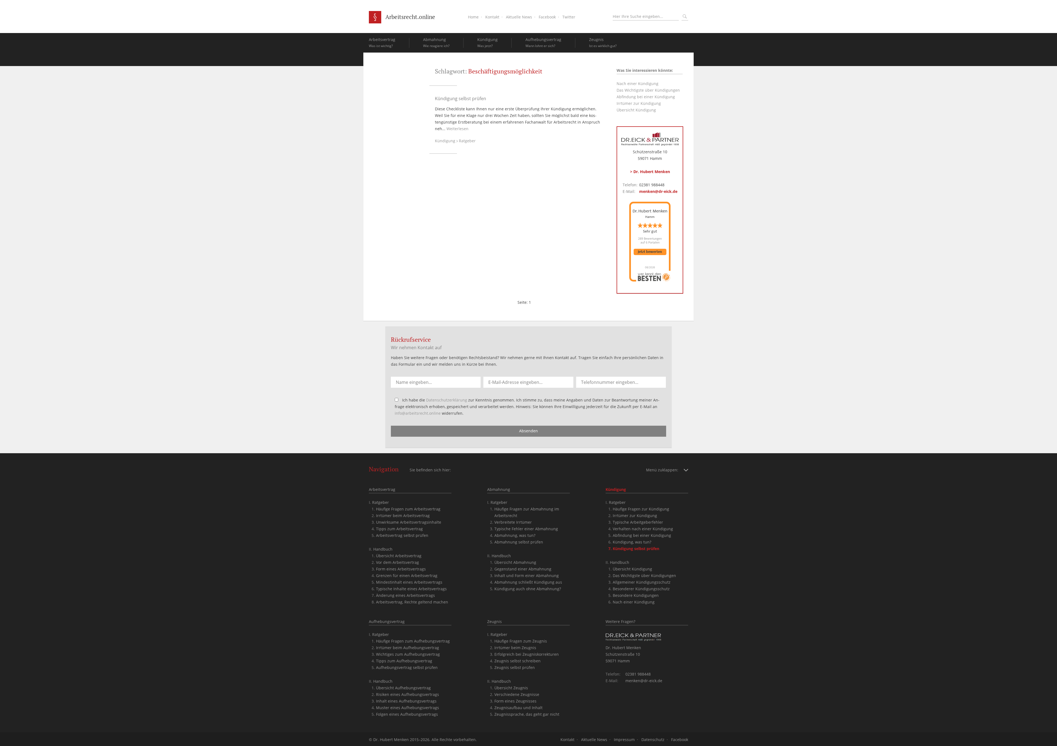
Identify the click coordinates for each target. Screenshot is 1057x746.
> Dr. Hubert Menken (650, 171)
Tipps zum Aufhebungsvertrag (404, 660)
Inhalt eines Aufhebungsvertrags (406, 701)
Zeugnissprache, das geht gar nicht (526, 714)
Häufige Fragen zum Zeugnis (520, 641)
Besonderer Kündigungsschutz (641, 588)
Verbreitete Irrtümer (513, 522)
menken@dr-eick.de (658, 191)
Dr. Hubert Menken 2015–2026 (401, 739)
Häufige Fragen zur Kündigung (641, 509)
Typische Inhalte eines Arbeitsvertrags (411, 588)
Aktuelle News (519, 17)
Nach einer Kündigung (637, 83)
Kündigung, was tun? (632, 542)
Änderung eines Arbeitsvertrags (405, 595)
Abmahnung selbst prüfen (518, 542)
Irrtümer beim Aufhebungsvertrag (407, 647)
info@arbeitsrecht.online (418, 413)
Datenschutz (652, 739)
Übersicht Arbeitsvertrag (398, 555)
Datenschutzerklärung (446, 400)
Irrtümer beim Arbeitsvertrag (403, 515)
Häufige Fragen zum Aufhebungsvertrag (413, 641)
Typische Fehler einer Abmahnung (526, 528)
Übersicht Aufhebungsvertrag (403, 687)
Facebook (547, 17)
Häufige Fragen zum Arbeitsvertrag (408, 509)
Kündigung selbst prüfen (460, 98)
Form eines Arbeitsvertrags (401, 569)
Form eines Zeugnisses (515, 701)
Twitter (568, 17)
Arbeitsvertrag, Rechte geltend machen (412, 602)
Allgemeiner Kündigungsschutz (642, 582)
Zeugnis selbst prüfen (514, 667)
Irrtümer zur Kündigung (639, 103)
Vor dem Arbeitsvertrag (397, 562)
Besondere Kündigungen (636, 595)
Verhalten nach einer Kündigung (643, 528)
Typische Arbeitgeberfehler (638, 522)
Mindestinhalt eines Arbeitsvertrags (409, 582)
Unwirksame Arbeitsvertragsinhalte (408, 522)
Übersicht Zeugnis (511, 687)
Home (473, 17)
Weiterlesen (457, 128)
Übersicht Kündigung (636, 110)
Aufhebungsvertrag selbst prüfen (407, 667)
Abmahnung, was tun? (514, 535)
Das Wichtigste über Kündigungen (648, 90)
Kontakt (492, 17)
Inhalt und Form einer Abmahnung (526, 575)
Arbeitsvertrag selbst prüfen (402, 535)
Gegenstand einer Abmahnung (522, 569)
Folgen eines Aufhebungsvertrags (407, 714)
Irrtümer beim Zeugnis (515, 647)
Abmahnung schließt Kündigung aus (528, 582)
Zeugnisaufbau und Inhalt (518, 707)
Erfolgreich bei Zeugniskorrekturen (526, 654)
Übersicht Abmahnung (515, 562)
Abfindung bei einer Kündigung (646, 96)
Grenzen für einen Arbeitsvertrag (406, 575)
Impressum (624, 739)
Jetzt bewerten (650, 252)
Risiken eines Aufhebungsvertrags (407, 694)
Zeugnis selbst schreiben (517, 660)
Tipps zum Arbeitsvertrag (399, 528)
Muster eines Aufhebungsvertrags (407, 707)
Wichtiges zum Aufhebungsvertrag (408, 654)
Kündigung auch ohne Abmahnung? (527, 588)
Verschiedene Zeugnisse (516, 694)
